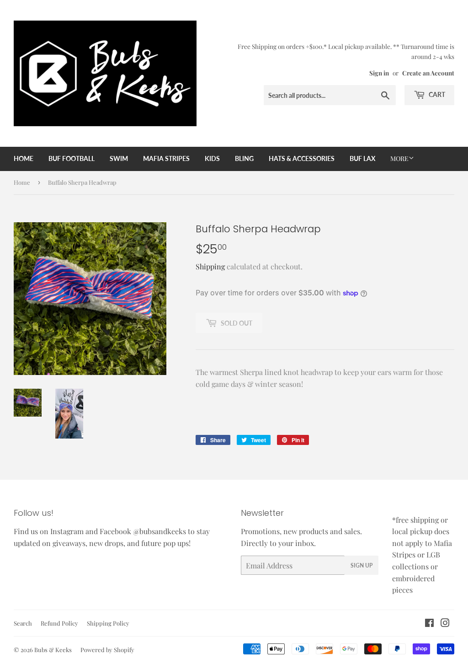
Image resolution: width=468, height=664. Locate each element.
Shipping (210, 266)
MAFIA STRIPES (166, 158)
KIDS (212, 158)
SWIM (119, 158)
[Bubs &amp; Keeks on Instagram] (445, 623)
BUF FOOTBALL (71, 158)
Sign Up (361, 565)
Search (23, 623)
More (399, 158)
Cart (436, 94)
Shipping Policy (108, 623)
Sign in (379, 73)
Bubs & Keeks (53, 649)
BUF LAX (362, 158)
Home (23, 158)
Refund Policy (59, 623)
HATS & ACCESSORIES (302, 158)
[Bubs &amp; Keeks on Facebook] (429, 623)
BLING (244, 158)
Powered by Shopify (107, 649)
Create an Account (428, 73)
